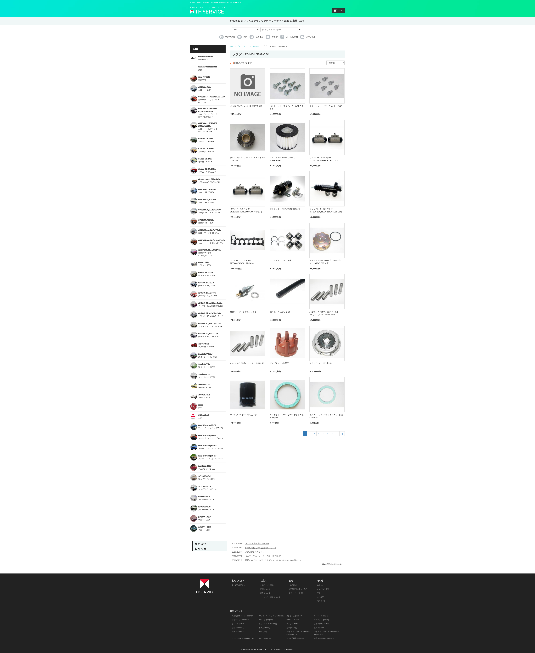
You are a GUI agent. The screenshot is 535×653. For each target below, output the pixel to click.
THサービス (235, 46)
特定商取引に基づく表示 (298, 589)
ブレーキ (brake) (238, 624)
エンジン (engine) (251, 46)
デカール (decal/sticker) (241, 620)
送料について (265, 593)
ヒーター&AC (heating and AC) (243, 638)
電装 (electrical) (238, 632)
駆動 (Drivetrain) (238, 628)
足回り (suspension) (321, 624)
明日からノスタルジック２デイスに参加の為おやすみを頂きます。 (274, 560)
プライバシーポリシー (297, 593)
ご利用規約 (293, 585)
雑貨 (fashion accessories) (324, 638)
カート (339, 10)
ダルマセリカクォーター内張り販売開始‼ (263, 556)
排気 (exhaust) (264, 628)
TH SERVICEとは (238, 585)
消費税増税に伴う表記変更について (260, 548)
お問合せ (320, 585)
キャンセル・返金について (270, 597)
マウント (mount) (292, 620)
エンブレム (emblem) (294, 616)
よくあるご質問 (323, 589)
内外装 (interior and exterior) (242, 616)
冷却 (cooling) (291, 628)
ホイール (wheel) (265, 638)
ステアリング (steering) (268, 624)
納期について (265, 589)
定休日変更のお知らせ (254, 552)
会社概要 (320, 597)
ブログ (319, 593)
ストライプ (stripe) (321, 616)
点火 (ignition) (319, 628)
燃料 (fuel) (263, 632)
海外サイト (321, 601)
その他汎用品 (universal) (295, 638)
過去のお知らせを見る (332, 564)
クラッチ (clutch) (292, 624)
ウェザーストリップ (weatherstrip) (272, 616)
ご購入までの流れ (267, 585)
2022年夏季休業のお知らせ (257, 543)
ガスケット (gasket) (321, 620)
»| (342, 434)
